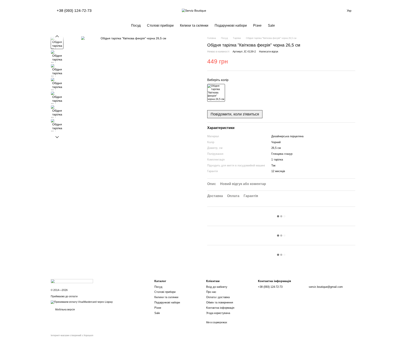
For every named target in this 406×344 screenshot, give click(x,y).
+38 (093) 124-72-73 (74, 10)
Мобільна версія (65, 309)
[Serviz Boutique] (72, 281)
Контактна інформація (220, 307)
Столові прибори (160, 25)
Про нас (211, 291)
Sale (271, 25)
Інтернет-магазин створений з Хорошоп (72, 335)
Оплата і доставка (218, 297)
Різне (257, 25)
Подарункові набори (231, 25)
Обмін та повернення (219, 302)
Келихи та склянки (194, 25)
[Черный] (216, 93)
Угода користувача (218, 313)
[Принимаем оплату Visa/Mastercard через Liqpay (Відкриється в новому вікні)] (82, 301)
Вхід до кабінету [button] (216, 286)
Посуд (136, 25)
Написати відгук (268, 51)
